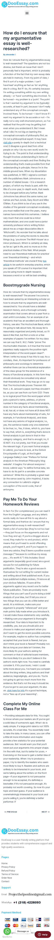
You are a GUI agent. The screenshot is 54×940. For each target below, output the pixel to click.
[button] (27, 12)
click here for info (16, 690)
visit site (7, 142)
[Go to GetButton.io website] (7, 937)
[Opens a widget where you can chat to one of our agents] (42, 935)
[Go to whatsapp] (7, 931)
